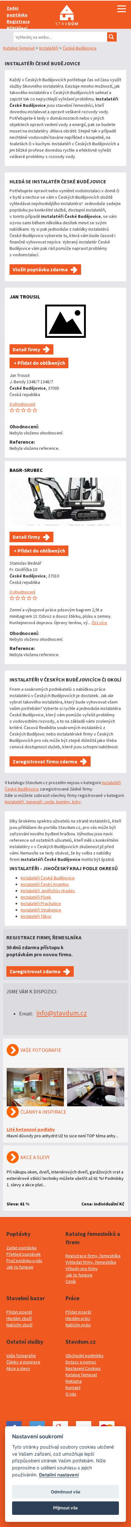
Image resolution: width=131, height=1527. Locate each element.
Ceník (71, 1281)
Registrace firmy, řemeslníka (93, 1256)
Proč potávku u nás (24, 1260)
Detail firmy (26, 349)
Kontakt (73, 1387)
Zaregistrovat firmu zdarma (45, 761)
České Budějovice (80, 48)
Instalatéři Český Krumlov (45, 884)
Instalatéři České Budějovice (48, 878)
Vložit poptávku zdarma (40, 269)
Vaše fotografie (21, 1355)
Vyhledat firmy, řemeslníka (91, 1262)
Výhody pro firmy (82, 1268)
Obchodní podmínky (85, 1355)
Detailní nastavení (59, 1474)
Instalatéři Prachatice (41, 903)
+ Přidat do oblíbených (39, 363)
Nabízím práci (78, 1325)
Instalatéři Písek (36, 897)
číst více (99, 622)
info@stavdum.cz (62, 1013)
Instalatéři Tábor (36, 916)
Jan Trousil (25, 296)
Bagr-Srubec (26, 470)
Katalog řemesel (19, 48)
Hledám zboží (19, 1318)
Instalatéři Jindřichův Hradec (48, 891)
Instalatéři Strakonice (41, 910)
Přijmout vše (65, 1507)
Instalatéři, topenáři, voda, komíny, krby (43, 802)
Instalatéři (48, 48)
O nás (71, 1394)
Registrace (18, 21)
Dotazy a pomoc (81, 1362)
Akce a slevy (18, 1368)
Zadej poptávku (17, 11)
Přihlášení (17, 28)
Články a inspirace (23, 1362)
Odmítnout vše (65, 1491)
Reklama (74, 1381)
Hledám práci (78, 1318)
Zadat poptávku (21, 1248)
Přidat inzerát (19, 1312)
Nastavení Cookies (83, 1368)
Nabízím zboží (19, 1325)
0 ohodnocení (22, 404)
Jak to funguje (19, 1267)
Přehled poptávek (23, 1254)
